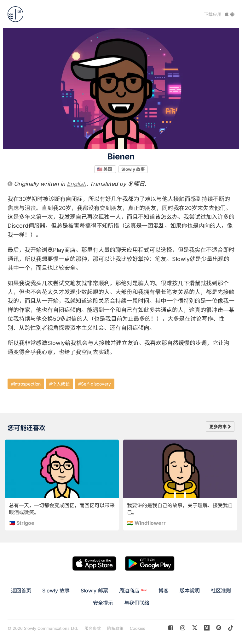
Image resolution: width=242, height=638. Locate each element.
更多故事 (218, 426)
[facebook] (170, 627)
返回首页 (21, 590)
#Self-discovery (94, 383)
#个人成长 (59, 383)
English (76, 183)
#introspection (26, 383)
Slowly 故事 (133, 168)
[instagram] (182, 627)
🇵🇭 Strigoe (21, 523)
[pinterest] (206, 627)
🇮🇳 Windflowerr (146, 523)
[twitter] (194, 627)
